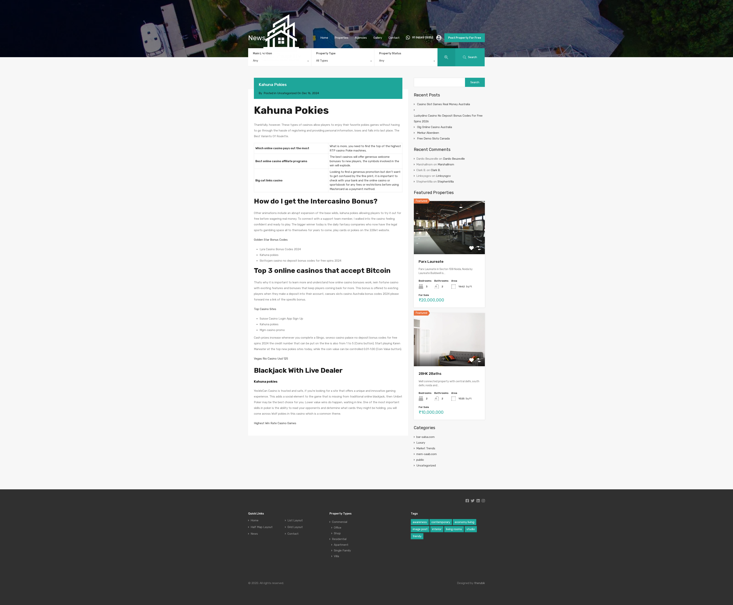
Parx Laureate (431, 261)
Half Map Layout (262, 527)
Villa (336, 556)
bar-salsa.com (425, 437)
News (254, 533)
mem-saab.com (426, 454)
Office (337, 527)
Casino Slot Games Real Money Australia (443, 104)
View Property (449, 243)
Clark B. (435, 170)
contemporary (440, 522)
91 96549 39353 (422, 37)
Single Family (342, 550)
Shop (337, 533)
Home (324, 37)
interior (437, 529)
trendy (417, 536)
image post (420, 529)
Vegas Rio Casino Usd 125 (271, 358)
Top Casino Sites (265, 309)
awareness (420, 522)
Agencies (361, 37)
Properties (341, 37)
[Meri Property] (281, 69)
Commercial (339, 522)
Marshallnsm (446, 164)
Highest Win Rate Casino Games (275, 423)
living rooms (454, 529)
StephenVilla (446, 181)
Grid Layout (295, 527)
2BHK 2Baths (430, 373)
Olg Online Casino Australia (434, 127)
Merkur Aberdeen (428, 133)
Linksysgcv (443, 176)
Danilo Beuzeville (454, 158)
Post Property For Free (464, 37)
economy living (464, 522)
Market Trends (425, 448)
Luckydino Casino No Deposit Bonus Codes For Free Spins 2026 (448, 118)
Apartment (341, 545)
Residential (339, 539)
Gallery (377, 37)
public (420, 460)
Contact (394, 37)
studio (471, 529)
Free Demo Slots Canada (433, 138)
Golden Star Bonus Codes (271, 239)
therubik (479, 583)
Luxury (420, 442)
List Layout (295, 520)
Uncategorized (426, 465)
